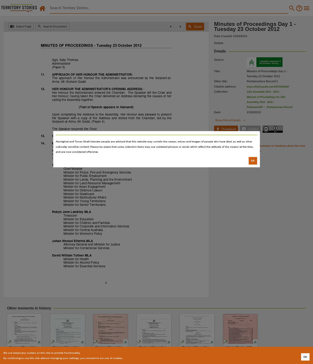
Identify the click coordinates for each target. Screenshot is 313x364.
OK (253, 161)
